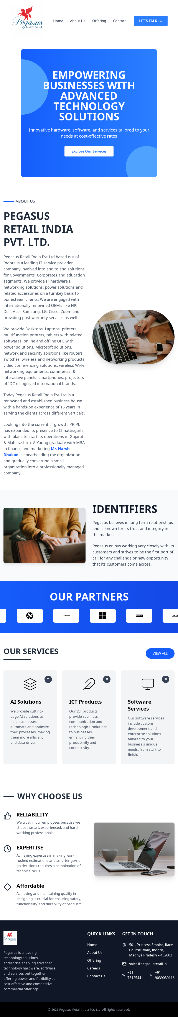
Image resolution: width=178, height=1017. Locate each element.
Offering (99, 20)
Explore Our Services (89, 151)
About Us (77, 20)
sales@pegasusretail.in (148, 963)
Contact (119, 20)
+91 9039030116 (165, 975)
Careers (93, 968)
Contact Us (96, 976)
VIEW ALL (160, 653)
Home (58, 20)
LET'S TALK (150, 20)
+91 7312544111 (137, 975)
